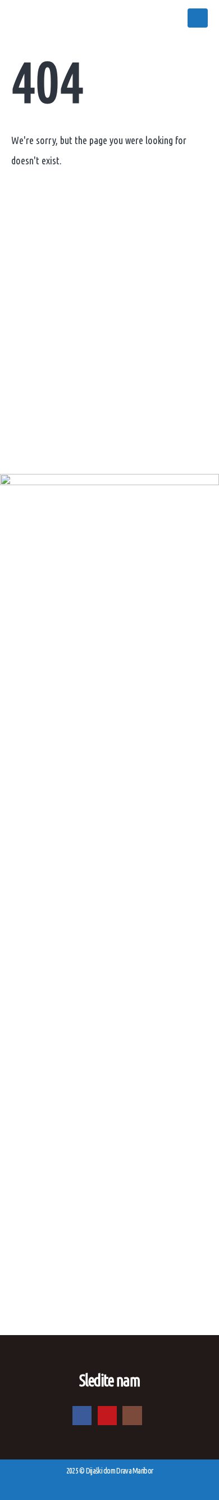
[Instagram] (132, 1415)
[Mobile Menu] (198, 18)
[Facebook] (82, 1415)
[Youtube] (107, 1415)
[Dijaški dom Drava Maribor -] (53, 18)
